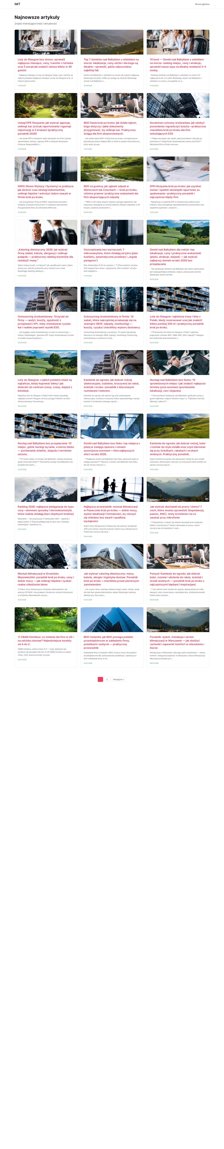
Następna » (118, 679)
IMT (17, 4)
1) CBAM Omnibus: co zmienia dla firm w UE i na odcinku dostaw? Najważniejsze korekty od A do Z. (46, 640)
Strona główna (202, 4)
